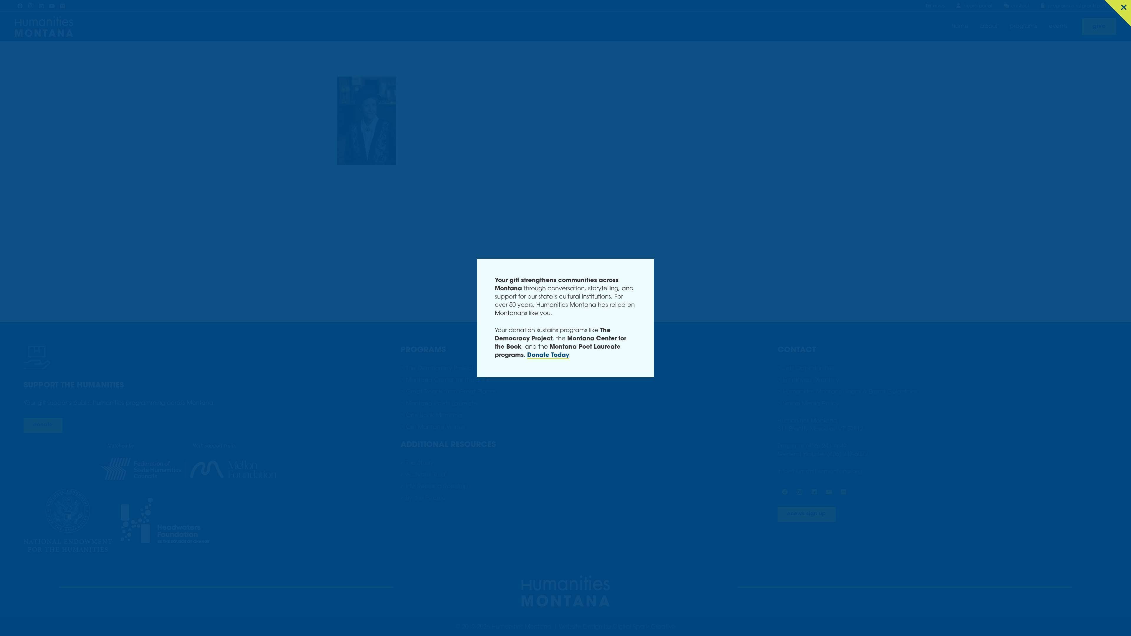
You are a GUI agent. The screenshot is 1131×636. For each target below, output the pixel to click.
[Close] (1117, 13)
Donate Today (548, 355)
